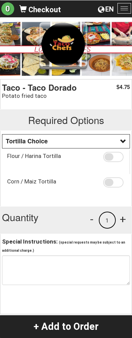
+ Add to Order (66, 326)
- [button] (91, 219)
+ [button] (123, 219)
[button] (114, 157)
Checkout (44, 9)
